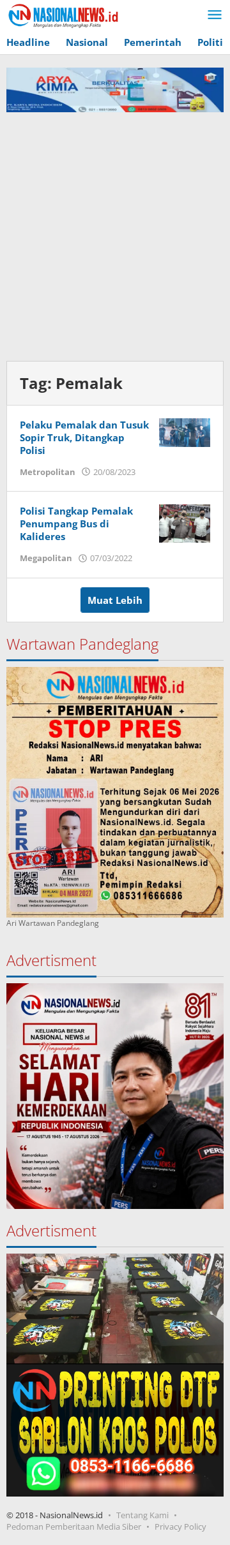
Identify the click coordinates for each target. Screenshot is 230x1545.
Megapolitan (46, 558)
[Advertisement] (115, 233)
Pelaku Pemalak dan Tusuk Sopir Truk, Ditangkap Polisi (84, 437)
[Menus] (215, 15)
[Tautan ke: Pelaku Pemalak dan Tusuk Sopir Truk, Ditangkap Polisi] (184, 431)
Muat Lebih (115, 600)
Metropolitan (47, 472)
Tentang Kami (142, 1515)
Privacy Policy (180, 1526)
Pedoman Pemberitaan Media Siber (73, 1526)
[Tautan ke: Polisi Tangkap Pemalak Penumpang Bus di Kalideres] (184, 522)
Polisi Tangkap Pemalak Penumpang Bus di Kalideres (76, 523)
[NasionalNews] (63, 15)
